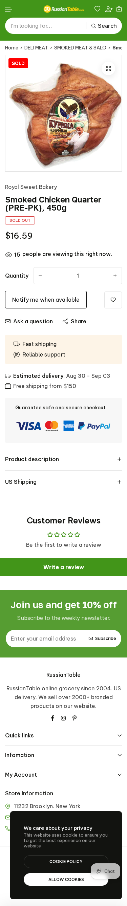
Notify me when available (46, 299)
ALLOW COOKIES (66, 879)
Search (107, 25)
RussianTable (63, 674)
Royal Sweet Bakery (31, 187)
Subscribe (105, 638)
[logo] (63, 9)
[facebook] (52, 717)
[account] (109, 9)
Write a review (63, 567)
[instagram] (63, 717)
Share (78, 321)
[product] (108, 68)
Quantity (16, 275)
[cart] (119, 9)
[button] (9, 9)
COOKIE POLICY (66, 861)
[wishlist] (98, 9)
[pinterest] (74, 717)
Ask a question (33, 321)
